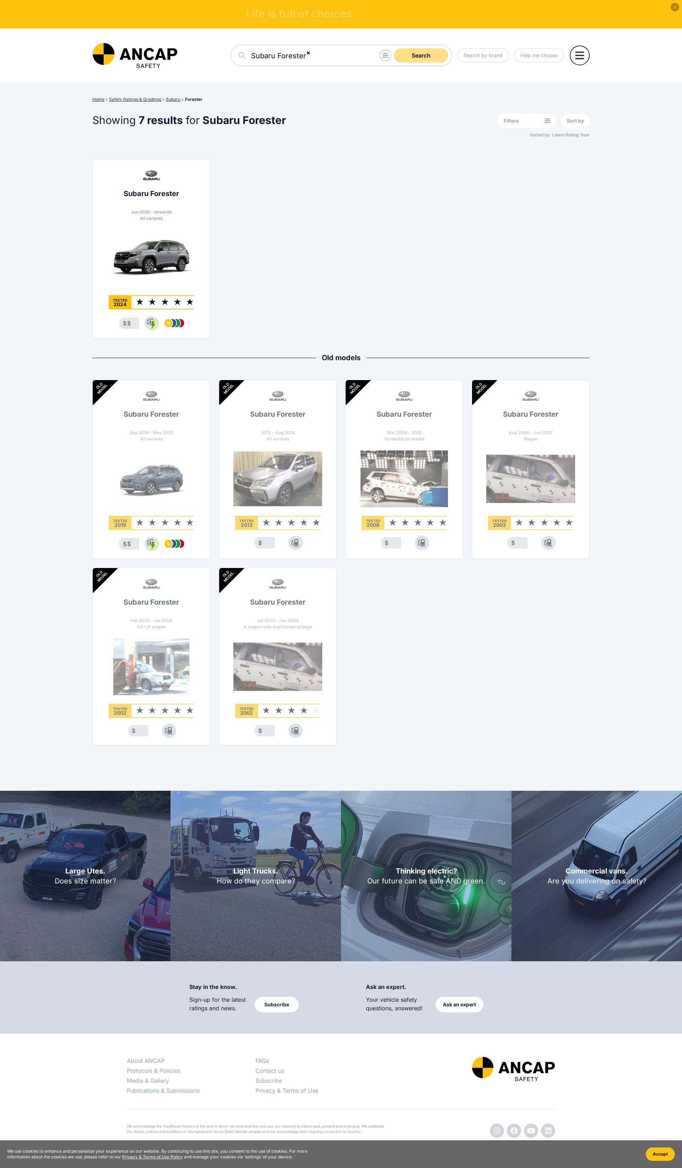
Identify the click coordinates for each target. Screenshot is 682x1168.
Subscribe (268, 1080)
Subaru (173, 99)
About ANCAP (145, 1060)
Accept (660, 1154)
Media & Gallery (148, 1080)
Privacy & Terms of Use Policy (152, 1156)
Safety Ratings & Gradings (135, 99)
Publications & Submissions (163, 1090)
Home (98, 99)
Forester (193, 99)
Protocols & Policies (153, 1070)
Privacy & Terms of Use (286, 1090)
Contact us (269, 1070)
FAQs (262, 1060)
